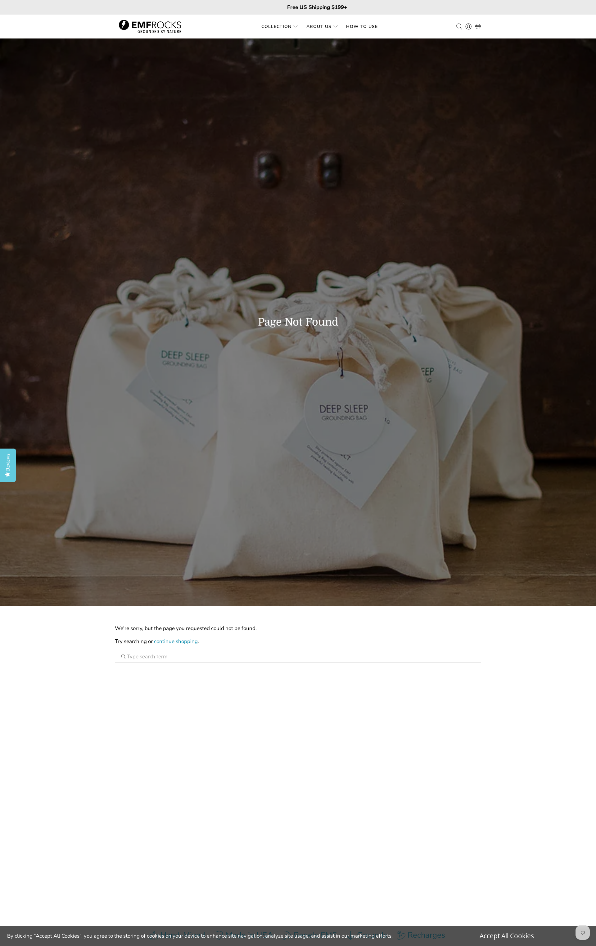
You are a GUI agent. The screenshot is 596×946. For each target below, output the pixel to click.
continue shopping (176, 641)
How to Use (362, 26)
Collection (276, 26)
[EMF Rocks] (150, 26)
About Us (319, 26)
